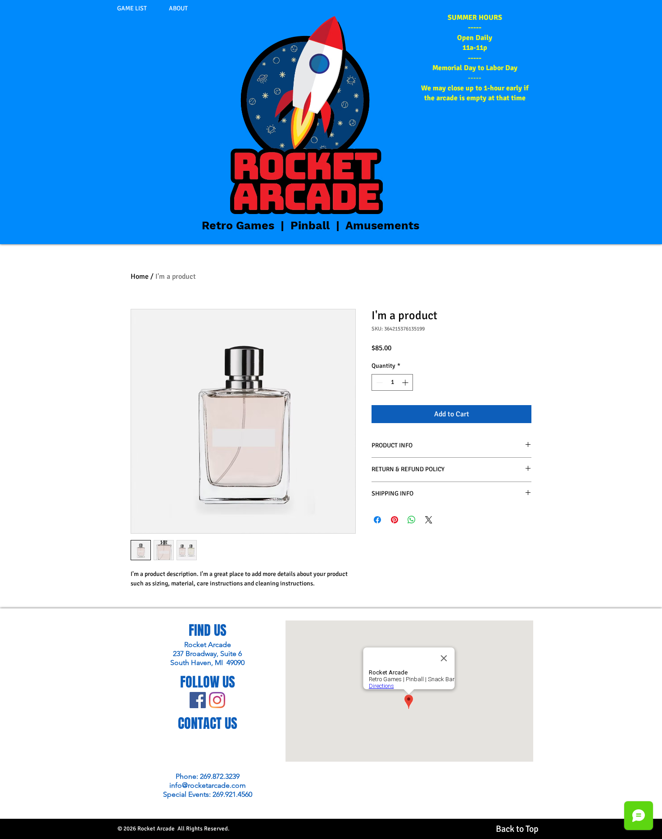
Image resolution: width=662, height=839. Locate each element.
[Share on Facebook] (377, 519)
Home (140, 276)
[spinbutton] (392, 382)
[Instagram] (217, 700)
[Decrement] (378, 382)
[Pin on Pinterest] (394, 519)
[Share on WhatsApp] (411, 519)
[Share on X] (428, 519)
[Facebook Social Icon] (198, 700)
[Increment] (406, 382)
